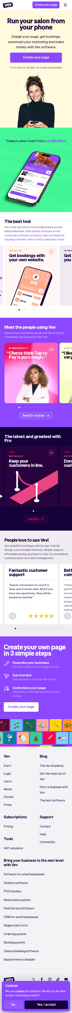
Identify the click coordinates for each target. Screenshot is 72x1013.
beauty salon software (47, 235)
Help (43, 834)
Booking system (14, 942)
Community (47, 842)
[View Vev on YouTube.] (66, 979)
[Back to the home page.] (8, 5)
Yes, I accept (46, 1004)
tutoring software (15, 239)
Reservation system (17, 900)
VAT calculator (13, 848)
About (8, 789)
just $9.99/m (55, 140)
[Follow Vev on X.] (33, 979)
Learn (8, 781)
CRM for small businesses (21, 917)
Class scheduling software (21, 951)
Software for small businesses (24, 874)
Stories (8, 797)
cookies (20, 991)
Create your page (46, 4)
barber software (42, 231)
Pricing (8, 826)
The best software (52, 800)
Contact (45, 826)
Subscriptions (15, 816)
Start (7, 765)
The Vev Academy (52, 765)
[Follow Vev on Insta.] (50, 979)
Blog (43, 756)
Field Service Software (19, 908)
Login (7, 773)
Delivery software (16, 883)
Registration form (16, 925)
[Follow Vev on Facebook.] (41, 979)
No (13, 1004)
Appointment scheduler (19, 959)
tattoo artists (36, 239)
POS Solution (12, 891)
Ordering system (15, 934)
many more (57, 239)
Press (8, 805)
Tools (8, 838)
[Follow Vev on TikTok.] (58, 979)
